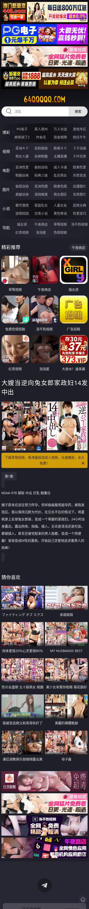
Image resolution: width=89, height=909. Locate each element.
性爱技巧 (79, 213)
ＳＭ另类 (79, 156)
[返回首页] (83, 899)
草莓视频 (60, 224)
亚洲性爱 (22, 167)
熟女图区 (60, 194)
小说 (6, 208)
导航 (6, 227)
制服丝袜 (22, 175)
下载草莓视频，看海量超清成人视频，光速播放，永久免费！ (44, 460)
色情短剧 (60, 232)
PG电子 (22, 129)
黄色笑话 (60, 213)
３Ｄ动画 (79, 148)
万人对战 (60, 129)
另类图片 (79, 194)
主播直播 (60, 156)
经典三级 (41, 175)
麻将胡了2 (22, 137)
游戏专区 (79, 129)
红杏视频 (22, 232)
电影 (6, 170)
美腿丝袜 (22, 194)
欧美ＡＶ (60, 148)
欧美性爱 (79, 167)
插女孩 (22, 224)
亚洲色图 (41, 186)
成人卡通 (60, 167)
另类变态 (79, 175)
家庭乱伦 (41, 205)
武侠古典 (79, 205)
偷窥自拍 (22, 186)
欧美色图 (60, 186)
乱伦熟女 (60, 175)
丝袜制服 (41, 156)
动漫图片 (79, 186)
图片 (6, 189)
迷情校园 (22, 213)
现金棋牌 (60, 137)
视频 (6, 151)
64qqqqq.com (45, 99)
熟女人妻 (22, 156)
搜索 (78, 111)
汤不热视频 (79, 224)
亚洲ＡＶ (22, 148)
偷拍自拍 (41, 167)
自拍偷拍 (41, 148)
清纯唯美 (41, 194)
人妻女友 (60, 205)
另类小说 (41, 213)
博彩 (6, 132)
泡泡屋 (41, 232)
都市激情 (22, 205)
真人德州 (41, 129)
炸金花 (41, 137)
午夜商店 (41, 224)
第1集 (9, 476)
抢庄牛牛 (79, 137)
